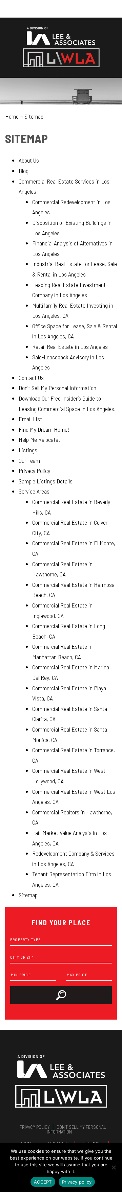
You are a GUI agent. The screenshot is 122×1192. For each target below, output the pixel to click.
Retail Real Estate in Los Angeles (70, 346)
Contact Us (31, 377)
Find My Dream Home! (44, 429)
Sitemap (28, 895)
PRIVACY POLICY (35, 1127)
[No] (113, 1167)
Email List (30, 419)
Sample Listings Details (46, 481)
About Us (29, 160)
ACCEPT (43, 1182)
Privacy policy (77, 1182)
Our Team (29, 460)
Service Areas (34, 491)
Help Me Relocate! (39, 439)
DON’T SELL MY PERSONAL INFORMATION (76, 1129)
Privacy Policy (34, 470)
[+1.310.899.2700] (61, 9)
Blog (23, 170)
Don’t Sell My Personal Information (57, 387)
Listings (28, 450)
